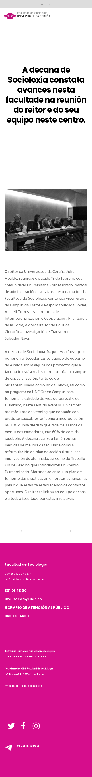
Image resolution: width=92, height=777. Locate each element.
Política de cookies (31, 686)
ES (49, 4)
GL (42, 4)
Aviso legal (13, 686)
